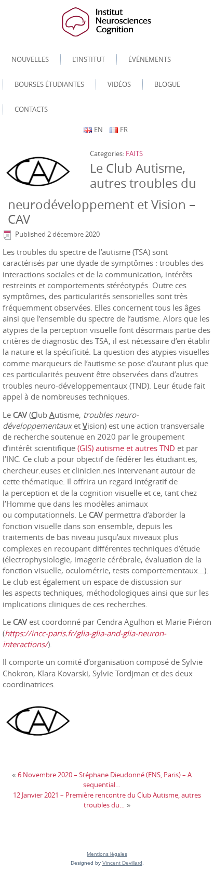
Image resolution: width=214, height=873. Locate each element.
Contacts (31, 109)
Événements (149, 59)
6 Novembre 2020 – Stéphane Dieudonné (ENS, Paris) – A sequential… (105, 780)
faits (134, 153)
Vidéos (119, 84)
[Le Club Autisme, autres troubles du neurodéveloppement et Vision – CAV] (41, 171)
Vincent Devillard (122, 863)
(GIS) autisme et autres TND (126, 448)
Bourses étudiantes (49, 84)
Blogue (167, 84)
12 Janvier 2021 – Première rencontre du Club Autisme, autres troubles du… (107, 800)
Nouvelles (30, 59)
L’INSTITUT (88, 59)
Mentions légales (107, 854)
